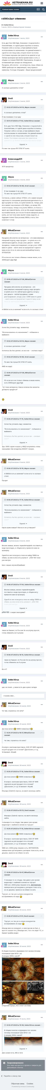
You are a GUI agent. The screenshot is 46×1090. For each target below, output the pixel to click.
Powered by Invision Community (23, 1086)
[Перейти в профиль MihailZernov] (4, 231)
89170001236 (36, 885)
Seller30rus (9, 25)
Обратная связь (17, 1084)
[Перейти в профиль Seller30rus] (4, 37)
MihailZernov (14, 230)
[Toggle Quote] (5, 107)
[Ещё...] (41, 37)
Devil (10, 762)
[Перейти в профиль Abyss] (4, 81)
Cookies (30, 1084)
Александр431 (15, 159)
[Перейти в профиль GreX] (4, 100)
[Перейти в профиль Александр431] (4, 160)
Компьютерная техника (22, 27)
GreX (10, 98)
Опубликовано (18, 38)
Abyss (11, 80)
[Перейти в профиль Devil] (4, 764)
